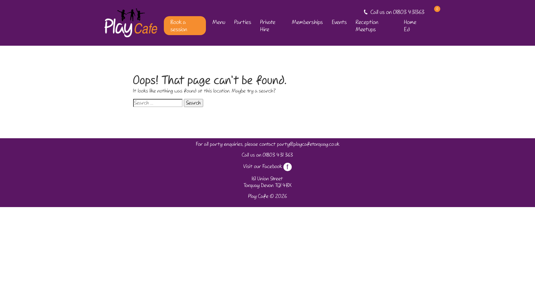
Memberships (307, 22)
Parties (242, 22)
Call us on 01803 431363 (398, 12)
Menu (219, 22)
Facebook (275, 166)
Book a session (179, 26)
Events (339, 22)
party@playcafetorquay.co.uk (308, 144)
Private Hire (268, 26)
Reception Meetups (367, 26)
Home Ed (410, 26)
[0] (432, 12)
